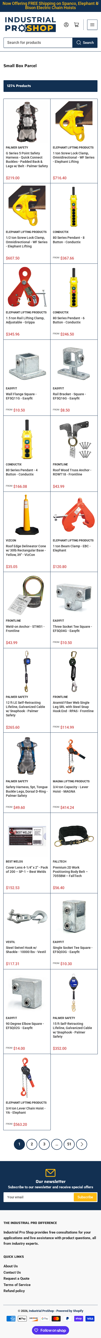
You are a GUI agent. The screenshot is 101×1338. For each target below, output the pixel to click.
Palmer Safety (17, 147)
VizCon (11, 540)
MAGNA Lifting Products (71, 781)
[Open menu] (92, 25)
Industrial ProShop (41, 1311)
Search (88, 43)
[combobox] (50, 43)
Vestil (10, 942)
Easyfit (11, 388)
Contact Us (12, 1272)
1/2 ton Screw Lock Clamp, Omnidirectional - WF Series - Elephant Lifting (26, 242)
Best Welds (14, 861)
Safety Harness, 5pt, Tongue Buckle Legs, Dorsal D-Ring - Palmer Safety (27, 791)
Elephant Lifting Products (73, 147)
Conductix (61, 232)
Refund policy (14, 1291)
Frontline (60, 464)
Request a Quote (16, 1278)
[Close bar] (98, 3)
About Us (11, 1266)
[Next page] (82, 1144)
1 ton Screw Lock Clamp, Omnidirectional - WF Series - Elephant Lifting (73, 157)
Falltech (59, 861)
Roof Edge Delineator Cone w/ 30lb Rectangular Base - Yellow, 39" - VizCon (26, 550)
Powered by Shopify (69, 1311)
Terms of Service (17, 1285)
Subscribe (85, 1197)
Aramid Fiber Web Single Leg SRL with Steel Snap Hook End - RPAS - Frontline (73, 707)
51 (69, 1144)
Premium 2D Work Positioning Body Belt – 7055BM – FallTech (70, 872)
